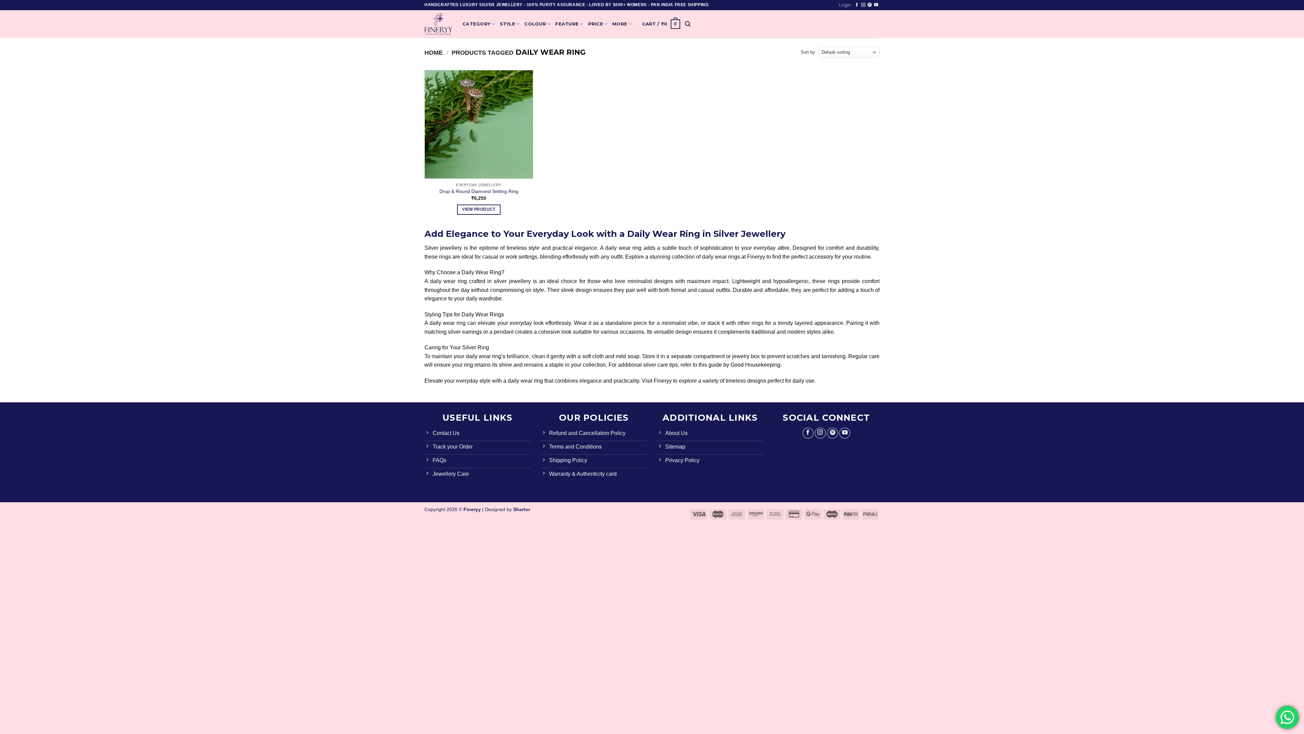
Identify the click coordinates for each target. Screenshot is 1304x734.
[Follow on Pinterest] (870, 5)
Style (507, 24)
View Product (478, 209)
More (619, 24)
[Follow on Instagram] (863, 5)
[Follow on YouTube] (876, 5)
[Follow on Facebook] (857, 5)
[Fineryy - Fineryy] (438, 24)
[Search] (687, 24)
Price (595, 24)
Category (476, 24)
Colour (535, 24)
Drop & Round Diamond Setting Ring (478, 191)
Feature (567, 24)
